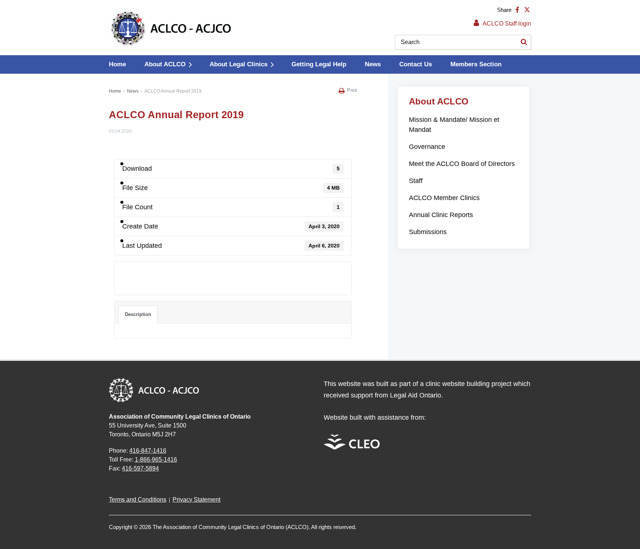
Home (117, 64)
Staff (416, 180)
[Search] (523, 42)
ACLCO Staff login (507, 23)
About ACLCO (165, 64)
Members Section (475, 64)
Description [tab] (138, 314)
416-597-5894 (140, 468)
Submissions (428, 232)
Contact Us (415, 64)
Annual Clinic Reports (441, 215)
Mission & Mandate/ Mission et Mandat (454, 124)
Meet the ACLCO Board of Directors (462, 163)
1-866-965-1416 (156, 459)
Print (352, 90)
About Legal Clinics (238, 64)
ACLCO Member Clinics (444, 198)
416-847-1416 (147, 450)
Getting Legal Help (318, 64)
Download (135, 273)
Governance (427, 146)
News (373, 64)
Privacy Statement (196, 499)
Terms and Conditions (137, 499)
